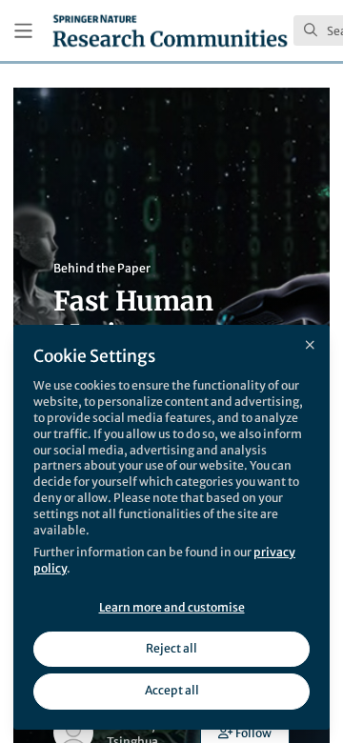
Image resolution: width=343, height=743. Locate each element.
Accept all (172, 690)
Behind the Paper (102, 268)
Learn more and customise (172, 607)
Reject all (171, 648)
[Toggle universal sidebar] (23, 31)
